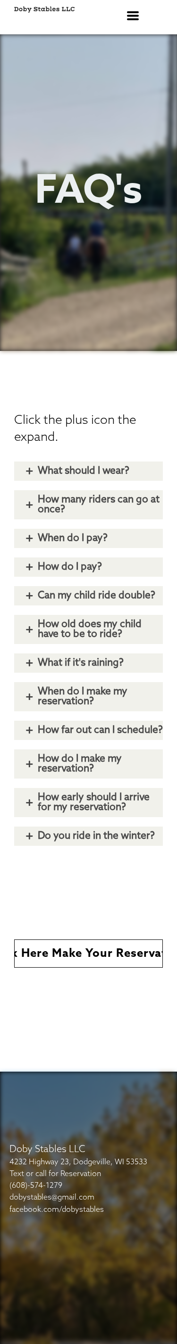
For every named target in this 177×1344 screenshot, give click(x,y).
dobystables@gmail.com (51, 1197)
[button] (133, 16)
